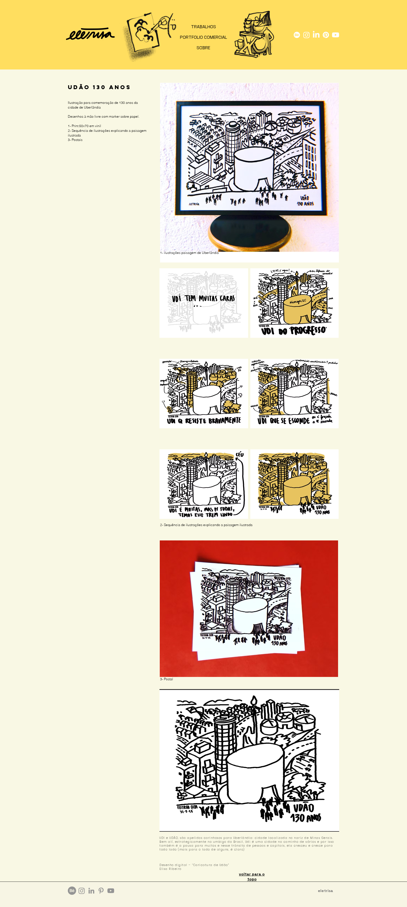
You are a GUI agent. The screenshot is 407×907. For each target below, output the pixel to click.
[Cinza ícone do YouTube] (111, 891)
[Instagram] (306, 35)
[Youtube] (335, 35)
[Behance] (297, 35)
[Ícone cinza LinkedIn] (91, 891)
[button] (249, 760)
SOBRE (203, 48)
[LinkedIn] (316, 35)
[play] (327, 827)
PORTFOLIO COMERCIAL (203, 37)
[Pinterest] (326, 35)
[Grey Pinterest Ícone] (101, 891)
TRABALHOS (203, 27)
